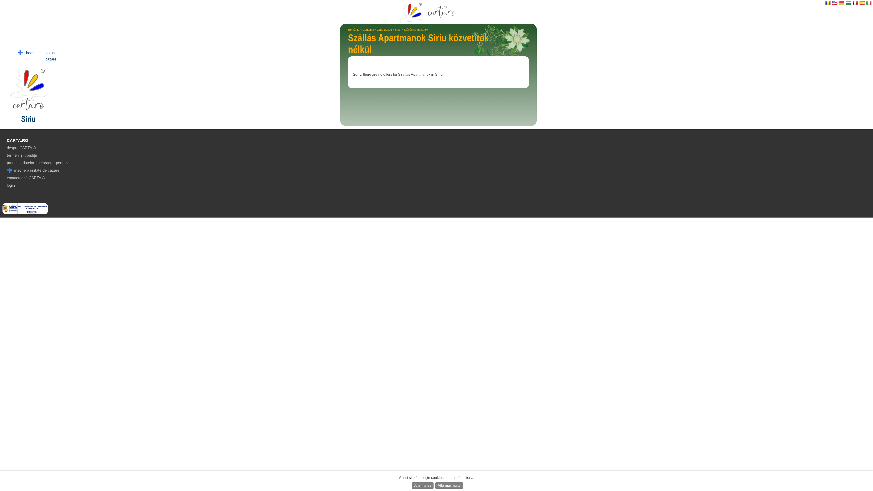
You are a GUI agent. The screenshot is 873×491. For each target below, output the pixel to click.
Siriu (398, 29)
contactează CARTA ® (26, 178)
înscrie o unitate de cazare (36, 170)
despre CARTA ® (21, 148)
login (11, 185)
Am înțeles (422, 485)
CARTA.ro (17, 140)
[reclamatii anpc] (25, 213)
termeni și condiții (22, 155)
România (353, 29)
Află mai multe (449, 485)
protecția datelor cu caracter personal (38, 163)
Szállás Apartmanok (416, 29)
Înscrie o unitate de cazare (39, 56)
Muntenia (368, 29)
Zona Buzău (384, 29)
